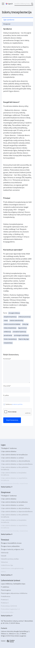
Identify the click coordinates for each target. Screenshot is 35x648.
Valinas (3, 571)
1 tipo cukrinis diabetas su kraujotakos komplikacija (13, 474)
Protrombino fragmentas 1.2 (10, 609)
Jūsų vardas (6, 386)
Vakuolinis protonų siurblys (10, 559)
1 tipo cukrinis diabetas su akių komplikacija (15, 461)
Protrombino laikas (7, 612)
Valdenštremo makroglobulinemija (12, 568)
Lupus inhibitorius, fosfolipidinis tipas (13, 584)
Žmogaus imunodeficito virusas (11, 543)
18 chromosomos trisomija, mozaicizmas (14, 483)
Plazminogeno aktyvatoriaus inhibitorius (14, 593)
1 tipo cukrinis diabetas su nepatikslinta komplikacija (14, 479)
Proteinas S (4, 603)
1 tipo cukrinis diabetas (8, 451)
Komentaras (6, 359)
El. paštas (6, 395)
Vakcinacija (4, 552)
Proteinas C (5, 600)
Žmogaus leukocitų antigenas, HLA (12, 549)
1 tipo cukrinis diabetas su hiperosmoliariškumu (16, 464)
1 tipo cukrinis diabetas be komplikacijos (14, 454)
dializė (5, 74)
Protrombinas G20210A (9, 606)
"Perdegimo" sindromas (9, 448)
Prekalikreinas (5, 596)
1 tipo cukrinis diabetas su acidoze (12, 458)
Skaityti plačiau (6, 487)
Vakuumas (4, 562)
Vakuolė (3, 556)
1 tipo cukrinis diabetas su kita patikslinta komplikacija (14, 468)
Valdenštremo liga (7, 565)
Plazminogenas (6, 590)
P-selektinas (5, 587)
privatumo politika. (17, 404)
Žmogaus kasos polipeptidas (10, 546)
